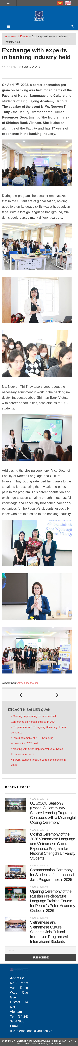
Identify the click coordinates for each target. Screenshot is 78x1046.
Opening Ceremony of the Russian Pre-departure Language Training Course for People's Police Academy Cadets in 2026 (52, 901)
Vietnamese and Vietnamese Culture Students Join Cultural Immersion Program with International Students (49, 932)
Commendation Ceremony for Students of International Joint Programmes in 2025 (52, 875)
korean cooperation (28, 683)
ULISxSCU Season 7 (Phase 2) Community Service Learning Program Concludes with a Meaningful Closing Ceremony (52, 813)
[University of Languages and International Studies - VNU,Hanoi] (39, 16)
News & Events (19, 36)
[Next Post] (57, 695)
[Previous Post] (20, 695)
